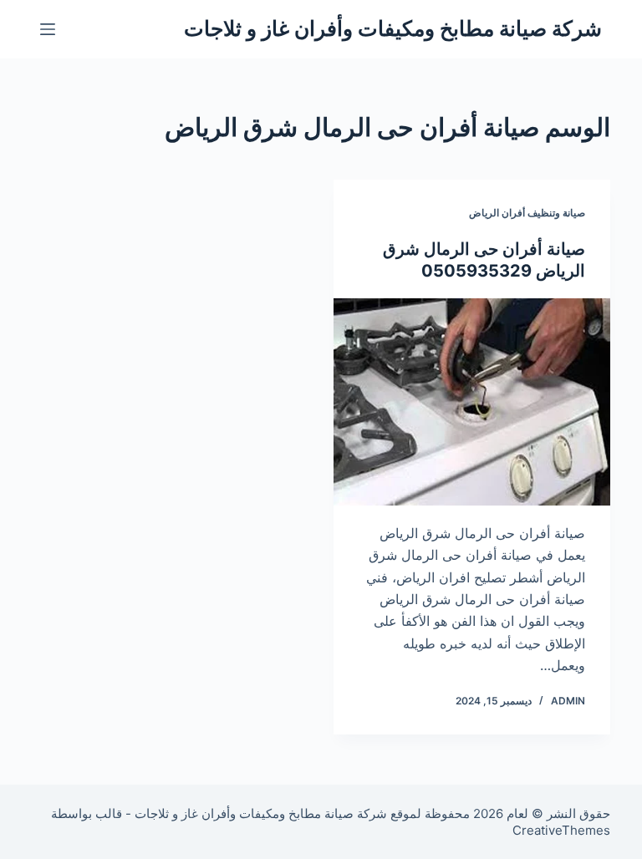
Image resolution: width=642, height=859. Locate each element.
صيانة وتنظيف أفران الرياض (527, 212)
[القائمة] (47, 29)
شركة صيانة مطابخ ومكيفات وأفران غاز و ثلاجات (393, 28)
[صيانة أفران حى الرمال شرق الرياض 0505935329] (472, 402)
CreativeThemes (561, 830)
